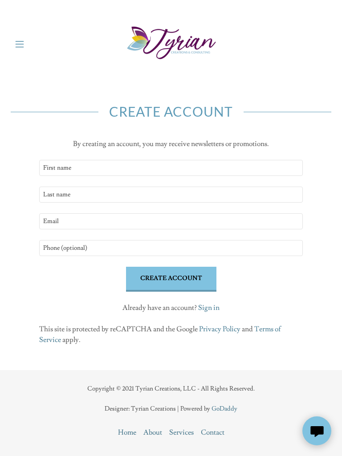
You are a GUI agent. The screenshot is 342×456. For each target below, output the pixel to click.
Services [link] (181, 432)
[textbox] (171, 168)
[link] (170, 44)
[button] (26, 44)
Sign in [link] (209, 307)
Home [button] (127, 432)
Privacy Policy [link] (219, 329)
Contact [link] (212, 432)
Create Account (171, 278)
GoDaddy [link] (224, 409)
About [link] (152, 432)
